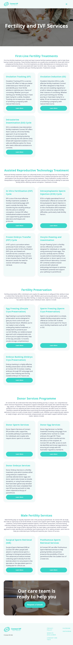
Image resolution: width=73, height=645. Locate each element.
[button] (66, 4)
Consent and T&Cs (52, 638)
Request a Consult (35, 604)
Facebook (66, 628)
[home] (11, 4)
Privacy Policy (50, 629)
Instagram (67, 631)
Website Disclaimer (51, 634)
